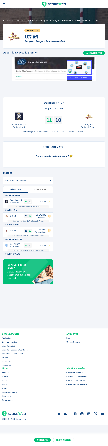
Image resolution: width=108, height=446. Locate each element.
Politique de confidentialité (77, 376)
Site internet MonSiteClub (12, 354)
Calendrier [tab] (40, 190)
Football (5, 372)
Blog (68, 338)
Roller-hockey (8, 400)
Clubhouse (6, 366)
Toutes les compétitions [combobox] (16, 180)
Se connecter (63, 440)
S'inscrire (42, 440)
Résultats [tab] (15, 190)
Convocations (7, 362)
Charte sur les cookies (75, 380)
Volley (4, 388)
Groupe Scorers (73, 342)
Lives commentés (9, 342)
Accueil (6, 20)
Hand (4, 380)
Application (6, 338)
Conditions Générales (75, 372)
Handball (19, 20)
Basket (5, 376)
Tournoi (5, 358)
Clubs (31, 20)
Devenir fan (95, 53)
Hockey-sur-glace (9, 392)
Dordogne (43, 20)
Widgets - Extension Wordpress (15, 350)
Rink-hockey (7, 396)
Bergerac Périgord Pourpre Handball (70, 20)
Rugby (5, 384)
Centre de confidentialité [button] (76, 384)
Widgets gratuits (9, 346)
